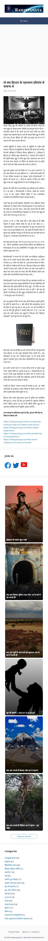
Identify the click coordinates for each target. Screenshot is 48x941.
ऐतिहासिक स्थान (10, 865)
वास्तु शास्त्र (9, 904)
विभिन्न (7, 911)
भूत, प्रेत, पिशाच (10, 890)
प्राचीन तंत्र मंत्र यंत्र (12, 883)
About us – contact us (30, 932)
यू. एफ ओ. (8, 897)
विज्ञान (7, 907)
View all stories (24, 836)
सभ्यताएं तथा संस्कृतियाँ (13, 915)
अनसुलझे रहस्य (10, 858)
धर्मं (6, 875)
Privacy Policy (14, 932)
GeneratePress (37, 937)
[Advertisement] (24, 50)
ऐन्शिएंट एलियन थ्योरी (12, 868)
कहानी (7, 872)
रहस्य (6, 900)
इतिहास (7, 861)
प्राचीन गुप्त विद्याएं (11, 879)
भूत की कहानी (9, 886)
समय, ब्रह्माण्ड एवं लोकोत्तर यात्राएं (16, 918)
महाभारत (8, 893)
